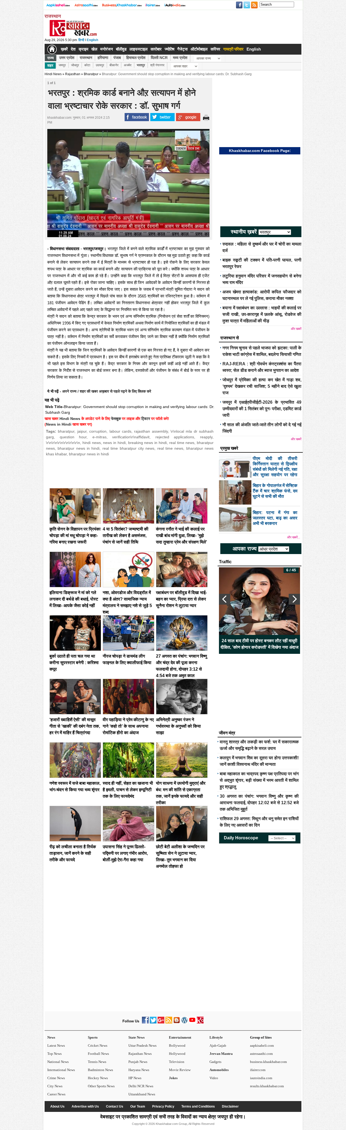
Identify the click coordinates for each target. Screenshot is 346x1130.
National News (58, 1062)
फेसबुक (116, 418)
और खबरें (296, 329)
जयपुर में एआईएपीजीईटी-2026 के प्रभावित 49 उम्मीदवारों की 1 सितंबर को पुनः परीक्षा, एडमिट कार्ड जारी (261, 408)
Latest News (56, 1045)
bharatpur (66, 431)
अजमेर (127, 65)
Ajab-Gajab (217, 1045)
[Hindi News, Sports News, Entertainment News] (52, 49)
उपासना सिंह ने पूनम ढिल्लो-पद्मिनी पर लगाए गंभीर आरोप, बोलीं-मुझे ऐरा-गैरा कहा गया (125, 853)
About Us (57, 1106)
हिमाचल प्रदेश (135, 57)
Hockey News (98, 1078)
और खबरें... (293, 537)
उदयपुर (100, 65)
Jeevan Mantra (221, 1054)
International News (61, 1070)
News (51, 1037)
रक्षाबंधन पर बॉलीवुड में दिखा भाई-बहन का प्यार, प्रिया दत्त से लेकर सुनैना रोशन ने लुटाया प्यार (181, 599)
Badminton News (100, 1070)
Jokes (173, 1078)
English (92, 40)
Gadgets (215, 1062)
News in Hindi (58, 424)
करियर (215, 49)
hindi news (91, 442)
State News (136, 1037)
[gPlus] (161, 1022)
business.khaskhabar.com (268, 1062)
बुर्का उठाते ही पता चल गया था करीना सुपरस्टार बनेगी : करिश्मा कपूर (74, 662)
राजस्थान (86, 57)
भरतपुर (141, 65)
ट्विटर (145, 418)
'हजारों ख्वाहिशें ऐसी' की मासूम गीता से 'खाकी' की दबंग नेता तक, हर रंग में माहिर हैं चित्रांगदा (74, 726)
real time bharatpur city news (128, 448)
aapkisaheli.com (262, 1045)
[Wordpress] (184, 1022)
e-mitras (99, 437)
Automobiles (219, 1070)
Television (176, 1062)
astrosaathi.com (261, 1054)
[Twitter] (153, 1022)
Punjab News (137, 1062)
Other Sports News (101, 1086)
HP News (134, 1078)
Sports (93, 1037)
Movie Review (180, 1070)
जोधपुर (75, 65)
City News (54, 1086)
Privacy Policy (163, 1106)
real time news (182, 442)
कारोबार (156, 49)
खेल (94, 49)
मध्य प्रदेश (180, 57)
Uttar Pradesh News (142, 1045)
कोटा (87, 65)
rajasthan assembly (151, 431)
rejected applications (174, 437)
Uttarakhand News (141, 1094)
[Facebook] (145, 1022)
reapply (206, 437)
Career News (56, 1094)
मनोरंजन (106, 49)
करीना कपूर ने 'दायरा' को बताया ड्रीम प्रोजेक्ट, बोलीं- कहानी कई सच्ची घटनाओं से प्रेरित (259, 643)
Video (213, 1078)
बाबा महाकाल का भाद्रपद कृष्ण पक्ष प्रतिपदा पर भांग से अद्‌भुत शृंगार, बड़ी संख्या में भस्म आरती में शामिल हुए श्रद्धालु (259, 780)
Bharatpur (91, 74)
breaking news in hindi (147, 442)
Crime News (56, 1078)
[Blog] (176, 1022)
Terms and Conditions (198, 1106)
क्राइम (83, 49)
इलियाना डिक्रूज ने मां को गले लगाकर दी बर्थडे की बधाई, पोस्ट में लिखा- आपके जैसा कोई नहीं (73, 599)
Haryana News (138, 1070)
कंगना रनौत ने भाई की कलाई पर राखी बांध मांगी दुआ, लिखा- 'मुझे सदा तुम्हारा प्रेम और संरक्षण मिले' (181, 535)
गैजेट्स (182, 49)
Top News (54, 1054)
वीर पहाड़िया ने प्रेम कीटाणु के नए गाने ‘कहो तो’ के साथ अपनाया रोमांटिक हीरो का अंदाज (128, 726)
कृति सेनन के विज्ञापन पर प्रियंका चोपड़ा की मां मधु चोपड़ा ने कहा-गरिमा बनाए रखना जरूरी (75, 535)
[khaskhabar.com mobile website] (200, 1022)
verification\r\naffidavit (130, 437)
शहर (50, 65)
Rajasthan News (140, 1054)
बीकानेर (113, 65)
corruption (98, 431)
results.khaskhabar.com (267, 1086)
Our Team (137, 1106)
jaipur (81, 431)
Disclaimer (230, 1106)
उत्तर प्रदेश (66, 57)
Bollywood (177, 1045)
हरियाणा (103, 57)
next (294, 599)
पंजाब (117, 57)
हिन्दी (81, 40)
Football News (98, 1054)
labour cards (120, 431)
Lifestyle (216, 1037)
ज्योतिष (169, 49)
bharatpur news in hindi (78, 448)
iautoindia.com (261, 1078)
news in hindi (114, 442)
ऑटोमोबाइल (199, 49)
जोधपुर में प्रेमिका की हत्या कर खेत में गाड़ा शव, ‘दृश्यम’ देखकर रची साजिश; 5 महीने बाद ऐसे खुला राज (261, 386)
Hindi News (53, 74)
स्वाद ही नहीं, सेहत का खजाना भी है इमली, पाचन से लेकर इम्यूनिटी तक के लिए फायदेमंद (128, 789)
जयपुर (62, 65)
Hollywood (177, 1054)
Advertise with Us (85, 1106)
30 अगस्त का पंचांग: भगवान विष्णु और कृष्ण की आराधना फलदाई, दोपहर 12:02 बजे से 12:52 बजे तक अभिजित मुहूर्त (259, 802)
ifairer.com (257, 1070)
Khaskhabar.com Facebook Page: (260, 150)
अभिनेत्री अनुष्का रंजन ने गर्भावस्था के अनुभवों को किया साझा (178, 726)
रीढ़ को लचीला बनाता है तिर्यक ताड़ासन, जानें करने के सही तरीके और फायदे (72, 853)
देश (73, 49)
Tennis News (97, 1062)
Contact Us (114, 1106)
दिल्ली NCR (159, 57)
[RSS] (168, 1022)
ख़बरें (64, 49)
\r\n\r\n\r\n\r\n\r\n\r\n (63, 442)
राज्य (50, 58)
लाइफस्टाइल (138, 49)
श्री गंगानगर (157, 65)
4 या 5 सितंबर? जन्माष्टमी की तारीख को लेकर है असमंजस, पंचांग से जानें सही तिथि (125, 535)
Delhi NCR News (140, 1086)
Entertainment (180, 1037)
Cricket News (97, 1045)
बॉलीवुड (121, 49)
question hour (73, 437)
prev (224, 599)
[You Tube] (192, 1022)
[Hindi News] (73, 35)
